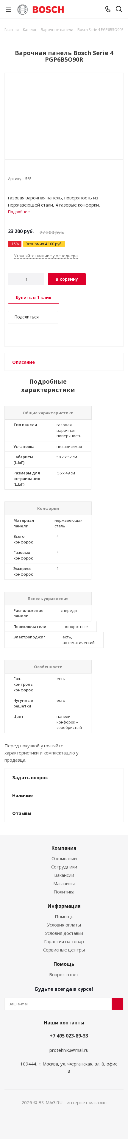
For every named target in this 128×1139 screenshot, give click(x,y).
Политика (64, 892)
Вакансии (64, 875)
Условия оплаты (64, 925)
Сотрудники (64, 867)
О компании (64, 858)
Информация (64, 906)
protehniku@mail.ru (68, 1050)
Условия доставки (64, 933)
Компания (64, 848)
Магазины (64, 883)
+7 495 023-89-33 (69, 1035)
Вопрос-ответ (64, 974)
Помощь (64, 916)
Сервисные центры (64, 950)
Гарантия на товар (64, 941)
